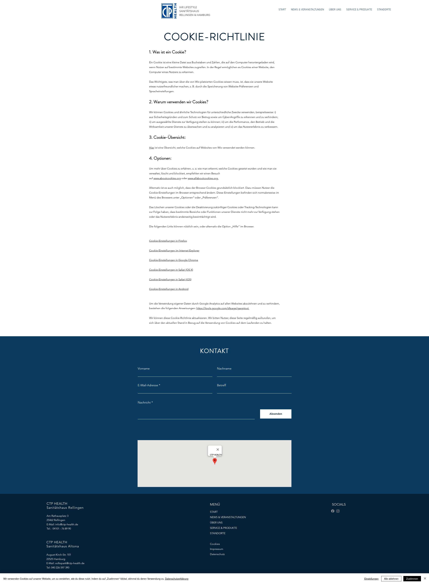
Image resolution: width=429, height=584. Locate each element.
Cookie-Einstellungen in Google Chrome (173, 260)
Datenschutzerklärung (176, 578)
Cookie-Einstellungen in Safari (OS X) (171, 269)
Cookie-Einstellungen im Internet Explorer (174, 250)
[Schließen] (425, 578)
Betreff (221, 385)
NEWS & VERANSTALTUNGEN (225, 517)
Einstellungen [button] (371, 578)
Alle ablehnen (391, 578)
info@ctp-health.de (66, 524)
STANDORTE (217, 533)
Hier (151, 147)
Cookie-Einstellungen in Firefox (168, 240)
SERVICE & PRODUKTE (223, 527)
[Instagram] (338, 511)
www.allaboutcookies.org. (203, 178)
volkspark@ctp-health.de (69, 563)
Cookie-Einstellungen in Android (168, 289)
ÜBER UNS (216, 522)
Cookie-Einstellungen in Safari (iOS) (170, 279)
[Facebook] (333, 511)
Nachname (224, 368)
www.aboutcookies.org (167, 178)
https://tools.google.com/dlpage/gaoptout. (222, 308)
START (214, 511)
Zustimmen (412, 578)
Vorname (144, 368)
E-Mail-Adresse (148, 385)
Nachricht (144, 402)
